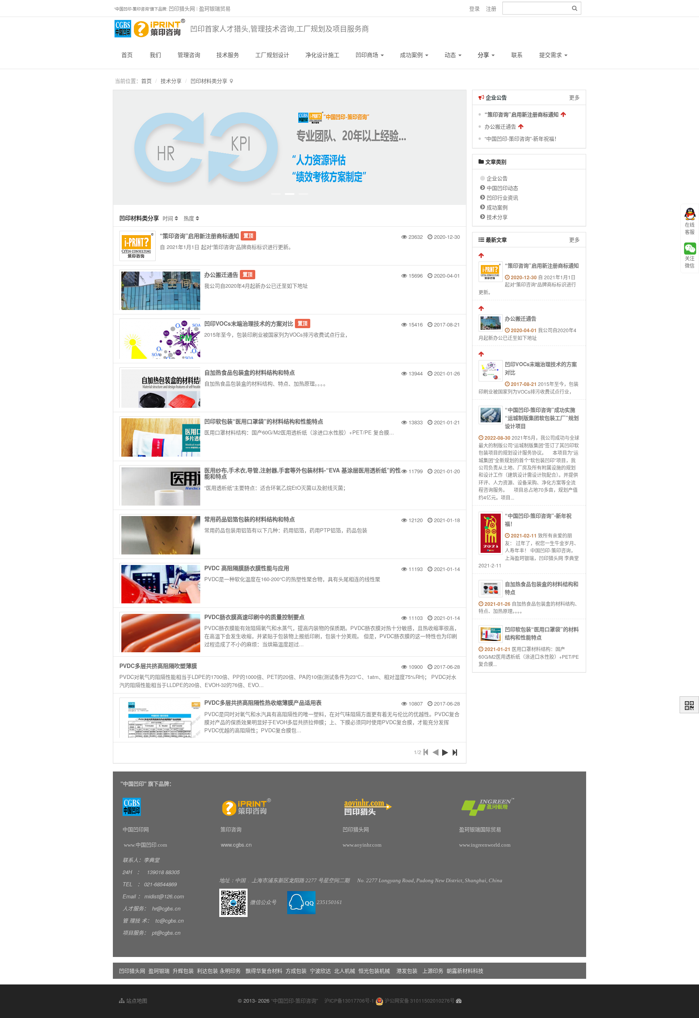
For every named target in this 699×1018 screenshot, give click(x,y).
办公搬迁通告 (221, 274)
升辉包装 (184, 970)
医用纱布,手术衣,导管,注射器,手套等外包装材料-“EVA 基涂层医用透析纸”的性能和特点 (302, 473)
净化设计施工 (322, 55)
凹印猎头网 (182, 8)
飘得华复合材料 (264, 970)
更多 (574, 97)
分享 (484, 55)
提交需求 (551, 55)
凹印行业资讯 (502, 197)
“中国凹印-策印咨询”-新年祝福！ (522, 138)
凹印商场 (368, 55)
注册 (491, 8)
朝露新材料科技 (465, 970)
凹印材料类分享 (209, 80)
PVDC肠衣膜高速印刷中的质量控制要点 (254, 617)
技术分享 (171, 80)
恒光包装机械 (374, 970)
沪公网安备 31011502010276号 (419, 1000)
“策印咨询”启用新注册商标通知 (199, 236)
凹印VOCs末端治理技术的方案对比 (248, 323)
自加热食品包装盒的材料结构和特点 (249, 372)
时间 (168, 218)
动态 (451, 55)
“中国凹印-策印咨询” (294, 1000)
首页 (127, 55)
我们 (155, 55)
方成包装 (296, 970)
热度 (189, 218)
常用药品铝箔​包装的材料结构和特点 (249, 519)
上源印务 (432, 970)
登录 (474, 8)
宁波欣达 (320, 970)
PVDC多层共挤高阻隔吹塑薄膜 (158, 666)
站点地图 (136, 1000)
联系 (517, 55)
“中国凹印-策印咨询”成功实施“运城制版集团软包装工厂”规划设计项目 (542, 418)
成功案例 (412, 55)
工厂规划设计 (272, 55)
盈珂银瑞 (158, 970)
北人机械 (345, 970)
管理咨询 (189, 55)
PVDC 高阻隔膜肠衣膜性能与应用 (246, 568)
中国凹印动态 (502, 188)
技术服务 (227, 55)
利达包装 (207, 970)
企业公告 (497, 178)
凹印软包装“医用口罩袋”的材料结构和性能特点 (263, 421)
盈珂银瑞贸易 (215, 8)
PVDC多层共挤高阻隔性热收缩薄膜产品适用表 (263, 702)
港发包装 (406, 970)
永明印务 (230, 970)
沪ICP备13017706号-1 (349, 1000)
